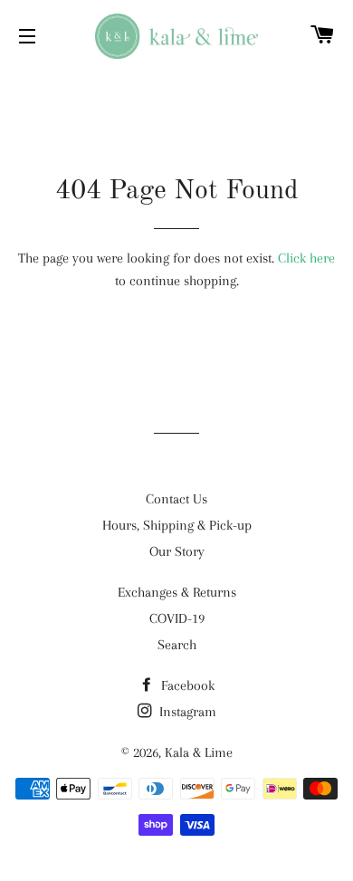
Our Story (177, 551)
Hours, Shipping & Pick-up (177, 525)
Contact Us (176, 499)
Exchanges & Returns (177, 592)
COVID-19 (177, 618)
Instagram (186, 712)
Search (176, 645)
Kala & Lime (199, 752)
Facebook (186, 685)
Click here (306, 258)
